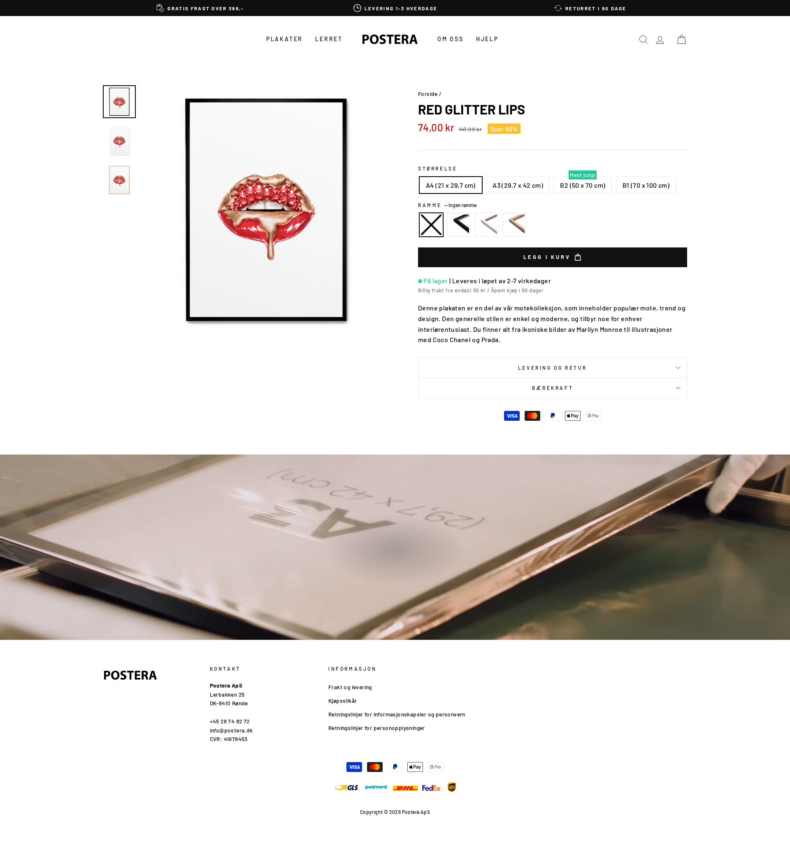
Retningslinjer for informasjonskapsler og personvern (396, 714)
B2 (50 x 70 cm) (582, 185)
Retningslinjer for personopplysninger (376, 727)
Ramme (447, 205)
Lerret (329, 38)
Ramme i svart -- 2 (458, 224)
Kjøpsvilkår (342, 700)
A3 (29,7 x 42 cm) (518, 185)
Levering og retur (552, 368)
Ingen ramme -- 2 (431, 224)
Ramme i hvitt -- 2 (486, 224)
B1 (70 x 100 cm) (646, 185)
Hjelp (487, 38)
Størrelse (437, 168)
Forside (428, 93)
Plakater (284, 38)
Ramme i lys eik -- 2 (514, 224)
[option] (200, 8)
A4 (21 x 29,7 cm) (451, 185)
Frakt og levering (350, 686)
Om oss (450, 38)
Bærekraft (552, 388)
